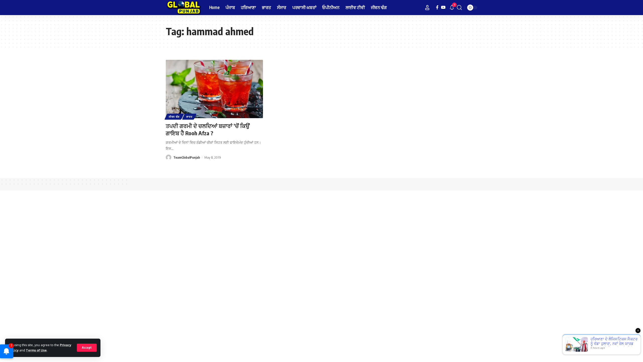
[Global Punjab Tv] (183, 7)
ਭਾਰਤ (189, 116)
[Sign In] (427, 7)
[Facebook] (437, 7)
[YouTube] (443, 7)
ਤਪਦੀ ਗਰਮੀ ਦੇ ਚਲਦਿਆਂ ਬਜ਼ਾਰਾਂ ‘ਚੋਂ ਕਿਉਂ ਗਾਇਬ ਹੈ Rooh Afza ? (208, 129)
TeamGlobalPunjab (186, 157)
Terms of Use (36, 350)
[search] (459, 7)
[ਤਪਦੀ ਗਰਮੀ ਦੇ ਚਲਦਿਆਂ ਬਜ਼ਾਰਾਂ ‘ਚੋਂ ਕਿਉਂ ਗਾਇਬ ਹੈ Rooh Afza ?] (214, 89)
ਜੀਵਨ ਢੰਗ (174, 116)
